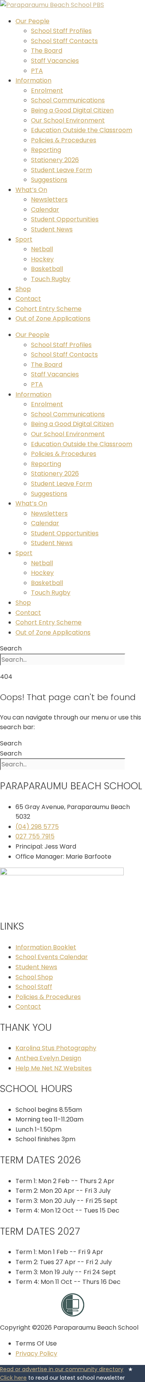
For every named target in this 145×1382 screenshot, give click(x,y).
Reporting (46, 149)
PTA (37, 70)
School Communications (68, 100)
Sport (23, 239)
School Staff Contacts (64, 40)
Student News (52, 229)
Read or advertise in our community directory (61, 1369)
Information (33, 80)
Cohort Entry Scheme (48, 308)
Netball (42, 249)
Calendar (45, 209)
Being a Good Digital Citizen (72, 110)
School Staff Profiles (61, 30)
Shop (23, 289)
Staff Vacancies (55, 60)
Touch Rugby (50, 278)
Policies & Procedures (63, 140)
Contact (28, 298)
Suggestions (49, 179)
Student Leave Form (61, 170)
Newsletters (49, 199)
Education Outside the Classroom (81, 130)
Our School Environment (68, 120)
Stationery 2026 (55, 159)
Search (11, 648)
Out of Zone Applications (52, 318)
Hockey (42, 259)
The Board (46, 50)
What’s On (31, 189)
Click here (13, 1378)
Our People (32, 21)
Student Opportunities (65, 219)
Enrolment (47, 90)
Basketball (47, 268)
